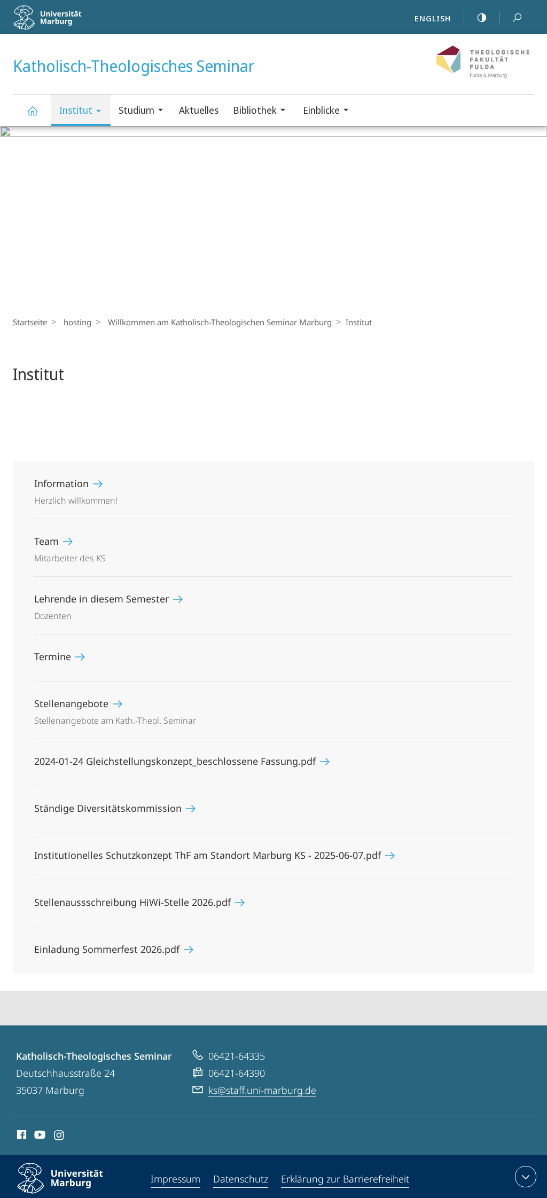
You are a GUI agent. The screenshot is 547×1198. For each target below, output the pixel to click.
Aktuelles (198, 110)
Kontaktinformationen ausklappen (525, 1176)
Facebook (20, 1136)
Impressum (175, 1178)
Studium (136, 110)
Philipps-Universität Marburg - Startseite (77, 26)
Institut (75, 110)
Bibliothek (255, 110)
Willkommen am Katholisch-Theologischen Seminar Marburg (220, 322)
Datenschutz (240, 1178)
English (433, 18)
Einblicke (321, 110)
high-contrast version (481, 17)
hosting (77, 322)
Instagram (59, 1136)
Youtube (38, 1136)
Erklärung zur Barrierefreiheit (345, 1178)
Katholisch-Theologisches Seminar (32, 110)
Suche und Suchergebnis (517, 17)
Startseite (30, 322)
